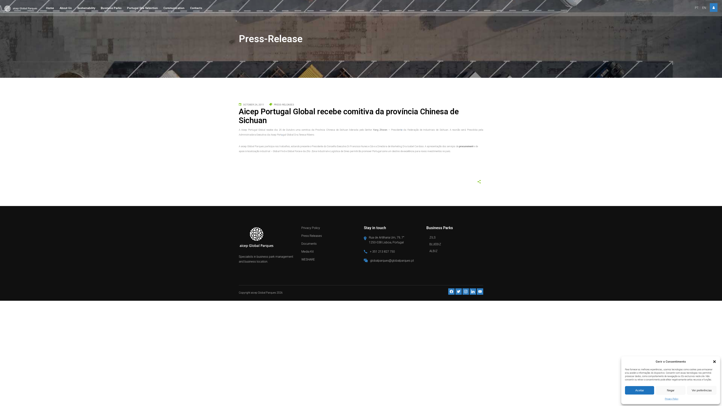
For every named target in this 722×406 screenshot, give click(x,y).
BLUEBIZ (435, 244)
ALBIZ (433, 251)
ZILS (432, 237)
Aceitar (639, 390)
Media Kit (307, 251)
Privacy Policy (671, 399)
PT (696, 8)
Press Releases (311, 236)
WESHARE (308, 259)
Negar (670, 390)
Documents (309, 243)
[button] (714, 362)
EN (704, 8)
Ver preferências (702, 390)
